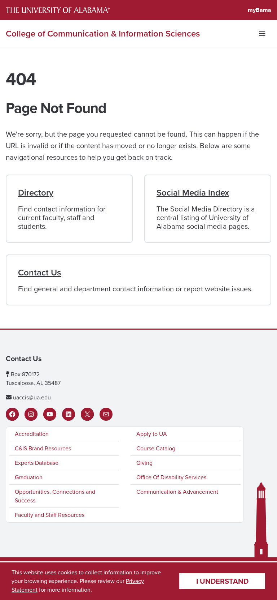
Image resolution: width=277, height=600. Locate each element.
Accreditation (32, 434)
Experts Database (36, 463)
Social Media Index (193, 192)
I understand (222, 581)
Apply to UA (151, 434)
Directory (35, 192)
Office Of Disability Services (171, 477)
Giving (144, 463)
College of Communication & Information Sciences (103, 33)
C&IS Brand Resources (43, 448)
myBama (259, 10)
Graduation (29, 477)
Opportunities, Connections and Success (55, 496)
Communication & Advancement (177, 492)
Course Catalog (155, 448)
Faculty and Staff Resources (49, 515)
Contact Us (39, 272)
